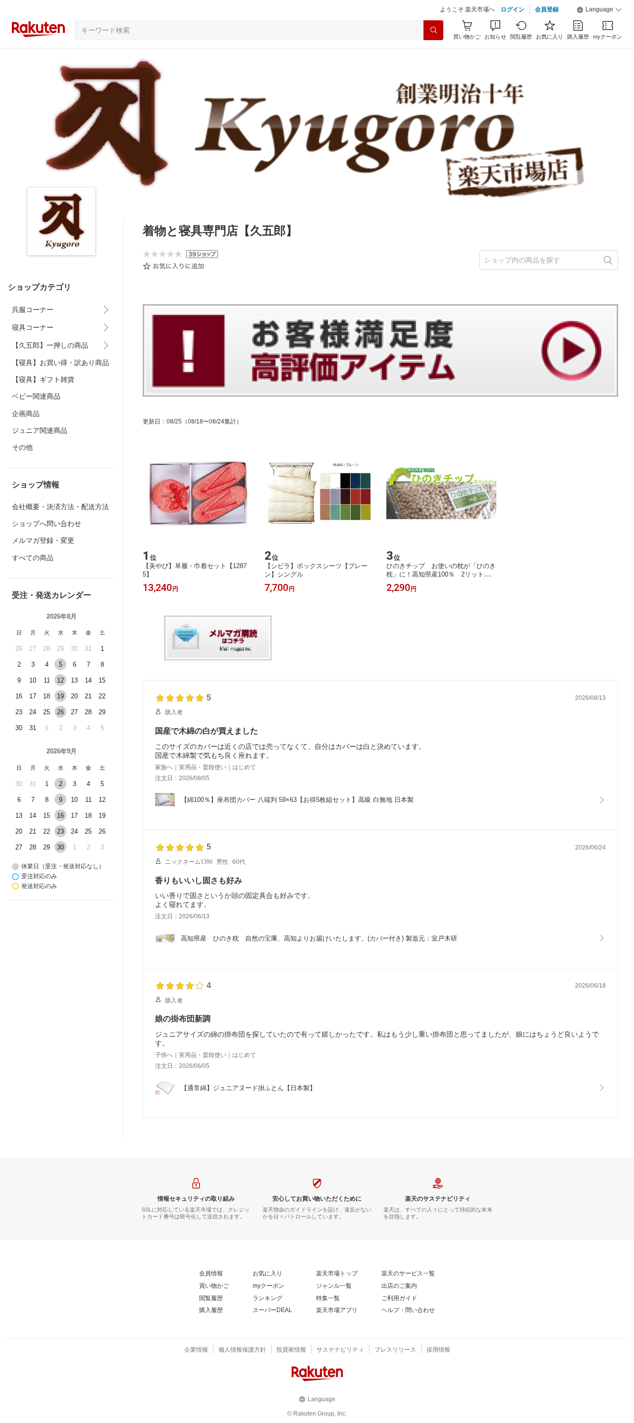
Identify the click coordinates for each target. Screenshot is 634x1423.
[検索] (433, 30)
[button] (599, 10)
